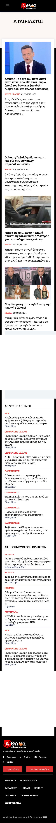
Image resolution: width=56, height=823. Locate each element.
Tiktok (10, 761)
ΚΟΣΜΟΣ (9, 588)
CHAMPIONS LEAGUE (16, 432)
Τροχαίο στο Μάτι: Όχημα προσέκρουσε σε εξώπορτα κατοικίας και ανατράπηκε (28, 578)
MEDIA (8, 169)
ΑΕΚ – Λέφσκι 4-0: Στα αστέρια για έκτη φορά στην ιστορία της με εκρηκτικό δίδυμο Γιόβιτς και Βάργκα (28, 459)
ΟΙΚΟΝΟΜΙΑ (11, 612)
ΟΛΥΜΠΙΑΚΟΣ (12, 471)
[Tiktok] (3, 762)
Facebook (11, 757)
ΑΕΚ (7, 413)
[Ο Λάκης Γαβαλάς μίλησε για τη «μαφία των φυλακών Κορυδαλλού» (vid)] (28, 136)
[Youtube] (35, 757)
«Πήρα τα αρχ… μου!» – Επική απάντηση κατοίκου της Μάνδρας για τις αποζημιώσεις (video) (27, 236)
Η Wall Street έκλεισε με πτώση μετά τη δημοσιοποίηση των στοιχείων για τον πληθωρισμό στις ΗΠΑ (27, 619)
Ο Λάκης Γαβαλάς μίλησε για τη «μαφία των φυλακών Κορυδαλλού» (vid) (25, 161)
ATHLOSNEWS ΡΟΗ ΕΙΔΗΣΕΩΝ (25, 547)
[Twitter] (20, 757)
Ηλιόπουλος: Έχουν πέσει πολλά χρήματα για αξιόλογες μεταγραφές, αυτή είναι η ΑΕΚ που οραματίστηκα (26, 420)
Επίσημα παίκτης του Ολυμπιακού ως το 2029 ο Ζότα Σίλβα (26, 498)
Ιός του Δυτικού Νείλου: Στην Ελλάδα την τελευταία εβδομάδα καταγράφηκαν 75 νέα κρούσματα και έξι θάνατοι (28, 561)
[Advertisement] (28, 362)
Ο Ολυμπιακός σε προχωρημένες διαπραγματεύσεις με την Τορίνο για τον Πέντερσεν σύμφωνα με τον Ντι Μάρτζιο (26, 480)
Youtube (43, 757)
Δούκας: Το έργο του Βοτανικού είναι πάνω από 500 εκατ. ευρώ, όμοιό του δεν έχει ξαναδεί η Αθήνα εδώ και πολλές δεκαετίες (26, 84)
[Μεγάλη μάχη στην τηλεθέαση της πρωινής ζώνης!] (28, 283)
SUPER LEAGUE (12, 94)
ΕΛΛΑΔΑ (9, 554)
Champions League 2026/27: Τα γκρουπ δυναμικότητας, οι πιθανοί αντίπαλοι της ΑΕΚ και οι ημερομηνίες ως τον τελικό (27, 440)
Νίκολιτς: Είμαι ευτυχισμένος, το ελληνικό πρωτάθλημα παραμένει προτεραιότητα (24, 637)
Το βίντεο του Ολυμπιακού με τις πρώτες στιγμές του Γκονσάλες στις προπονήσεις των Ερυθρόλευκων (26, 529)
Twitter (27, 757)
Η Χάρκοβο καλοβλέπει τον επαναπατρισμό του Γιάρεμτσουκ (24, 513)
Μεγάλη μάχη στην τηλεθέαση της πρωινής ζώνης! (27, 305)
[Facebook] (3, 757)
